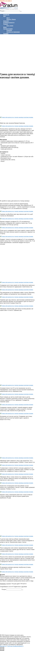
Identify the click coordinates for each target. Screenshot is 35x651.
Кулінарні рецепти (8, 22)
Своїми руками (8, 29)
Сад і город (10, 25)
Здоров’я (6, 21)
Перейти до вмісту (6, 1)
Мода (5, 27)
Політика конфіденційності (15, 646)
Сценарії (5, 33)
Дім (4, 16)
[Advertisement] (17, 53)
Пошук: (2, 11)
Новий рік (6, 14)
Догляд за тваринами (13, 32)
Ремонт (5, 24)
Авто (8, 18)
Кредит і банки (11, 19)
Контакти (3, 646)
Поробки (9, 30)
